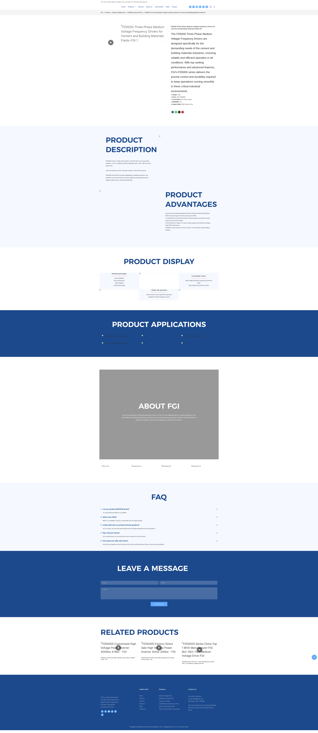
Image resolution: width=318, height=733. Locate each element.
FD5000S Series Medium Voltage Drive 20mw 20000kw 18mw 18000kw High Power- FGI (198, 662)
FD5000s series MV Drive (135, 12)
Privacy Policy (184, 727)
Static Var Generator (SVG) (167, 706)
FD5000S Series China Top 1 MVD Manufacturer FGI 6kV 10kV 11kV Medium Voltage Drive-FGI (157, 662)
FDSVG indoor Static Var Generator (169, 709)
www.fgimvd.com (168, 727)
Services (142, 701)
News (141, 706)
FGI (102, 12)
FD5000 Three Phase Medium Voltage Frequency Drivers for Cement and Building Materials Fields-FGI (175, 12)
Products (107, 12)
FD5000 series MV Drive (166, 698)
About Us (142, 703)
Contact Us (142, 709)
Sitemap (176, 727)
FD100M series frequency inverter (169, 703)
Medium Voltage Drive (118, 12)
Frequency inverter (164, 701)
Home (141, 695)
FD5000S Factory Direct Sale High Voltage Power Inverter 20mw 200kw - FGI (117, 658)
